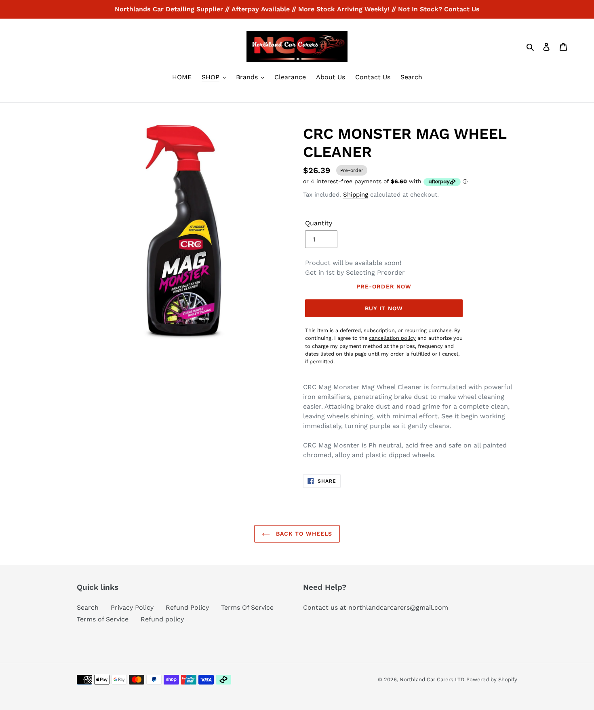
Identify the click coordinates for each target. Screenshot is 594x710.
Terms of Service (102, 619)
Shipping (355, 194)
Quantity (318, 223)
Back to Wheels (303, 533)
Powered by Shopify (491, 679)
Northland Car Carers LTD (432, 679)
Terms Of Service (247, 607)
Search (88, 607)
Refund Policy (187, 607)
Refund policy (162, 619)
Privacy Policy (132, 607)
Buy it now (384, 308)
